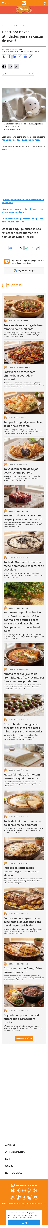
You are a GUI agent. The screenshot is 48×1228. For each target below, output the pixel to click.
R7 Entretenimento (7, 26)
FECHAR (24, 1223)
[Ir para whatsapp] (29, 1197)
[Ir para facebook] (18, 1190)
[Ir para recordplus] (12, 1197)
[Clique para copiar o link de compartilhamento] (30, 56)
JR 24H (7, 1158)
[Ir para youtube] (35, 1197)
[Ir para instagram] (24, 1190)
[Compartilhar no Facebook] (9, 56)
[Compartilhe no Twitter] (4, 56)
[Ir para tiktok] (18, 1197)
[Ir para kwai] (29, 1190)
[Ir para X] (24, 1197)
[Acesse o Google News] (25, 56)
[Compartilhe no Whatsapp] (20, 56)
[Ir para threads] (35, 1190)
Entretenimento (14, 1151)
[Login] (44, 3)
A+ (10, 66)
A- (16, 66)
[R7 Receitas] (24, 10)
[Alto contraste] (4, 66)
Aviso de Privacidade (26, 1217)
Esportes (9, 1144)
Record (9, 1165)
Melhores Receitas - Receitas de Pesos (21, 139)
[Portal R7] (24, 3)
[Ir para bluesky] (12, 1190)
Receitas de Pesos (21, 26)
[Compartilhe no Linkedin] (14, 56)
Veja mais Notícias (24, 1038)
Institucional (13, 1172)
